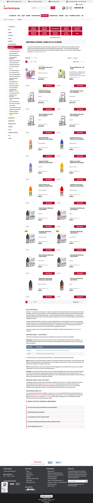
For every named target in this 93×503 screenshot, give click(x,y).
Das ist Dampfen (48, 396)
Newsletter (28, 476)
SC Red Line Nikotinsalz (14, 98)
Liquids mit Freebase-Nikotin (50, 384)
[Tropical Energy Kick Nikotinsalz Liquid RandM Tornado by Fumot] (30, 191)
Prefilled (10, 35)
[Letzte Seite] (31, 62)
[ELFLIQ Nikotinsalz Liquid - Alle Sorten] (30, 74)
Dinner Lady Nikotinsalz (14, 60)
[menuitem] (43, 7)
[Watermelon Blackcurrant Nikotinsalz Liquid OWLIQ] (30, 285)
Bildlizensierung (51, 486)
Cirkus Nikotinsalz (13, 53)
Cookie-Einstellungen (52, 478)
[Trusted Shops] (63, 8)
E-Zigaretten (11, 26)
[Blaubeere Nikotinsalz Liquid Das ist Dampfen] (30, 97)
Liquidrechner (29, 473)
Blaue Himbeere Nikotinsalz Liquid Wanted (46, 255)
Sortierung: (69, 58)
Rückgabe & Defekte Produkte (32, 478)
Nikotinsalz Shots (70, 385)
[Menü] (7, 483)
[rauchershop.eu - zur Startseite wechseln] (14, 7)
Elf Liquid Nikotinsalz (14, 70)
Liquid (9, 38)
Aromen (10, 41)
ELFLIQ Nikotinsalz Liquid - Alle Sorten (46, 68)
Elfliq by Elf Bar (55, 393)
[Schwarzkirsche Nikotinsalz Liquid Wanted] (62, 214)
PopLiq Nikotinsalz (13, 87)
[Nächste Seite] (29, 62)
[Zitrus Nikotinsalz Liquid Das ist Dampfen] (62, 97)
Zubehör (10, 126)
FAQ (9, 135)
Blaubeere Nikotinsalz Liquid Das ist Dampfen (45, 91)
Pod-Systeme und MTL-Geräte (39, 52)
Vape (9, 29)
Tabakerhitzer (12, 124)
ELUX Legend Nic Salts (14, 72)
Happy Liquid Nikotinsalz (15, 74)
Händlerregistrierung (30, 482)
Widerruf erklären (46, 496)
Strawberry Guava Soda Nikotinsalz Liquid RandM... (77, 185)
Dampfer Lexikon (29, 475)
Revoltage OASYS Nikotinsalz (13, 95)
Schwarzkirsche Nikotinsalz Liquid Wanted (77, 208)
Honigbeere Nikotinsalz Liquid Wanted (45, 232)
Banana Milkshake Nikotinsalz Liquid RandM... (46, 138)
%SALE (9, 129)
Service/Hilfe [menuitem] (80, 4)
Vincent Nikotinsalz (14, 111)
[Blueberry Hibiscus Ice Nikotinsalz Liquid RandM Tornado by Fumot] (62, 144)
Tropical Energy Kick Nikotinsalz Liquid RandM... (46, 185)
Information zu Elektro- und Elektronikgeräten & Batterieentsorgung (57, 483)
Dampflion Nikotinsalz (14, 55)
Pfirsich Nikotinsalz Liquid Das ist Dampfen (46, 115)
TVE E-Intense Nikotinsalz (15, 107)
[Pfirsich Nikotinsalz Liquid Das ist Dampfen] (30, 121)
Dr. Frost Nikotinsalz (14, 66)
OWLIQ (31, 396)
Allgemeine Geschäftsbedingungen (55, 473)
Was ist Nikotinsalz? (76, 329)
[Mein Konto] (70, 8)
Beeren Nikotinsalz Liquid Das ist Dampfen (77, 115)
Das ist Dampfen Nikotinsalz (13, 58)
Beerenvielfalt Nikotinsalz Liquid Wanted (77, 255)
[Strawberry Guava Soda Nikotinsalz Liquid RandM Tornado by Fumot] (62, 191)
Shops (9, 138)
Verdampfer (11, 118)
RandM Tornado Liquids (38, 395)
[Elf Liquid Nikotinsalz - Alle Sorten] (62, 74)
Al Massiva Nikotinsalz (14, 49)
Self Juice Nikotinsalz (14, 101)
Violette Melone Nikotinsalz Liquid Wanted (46, 208)
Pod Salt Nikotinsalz (14, 85)
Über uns (28, 471)
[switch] (4, 491)
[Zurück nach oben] (38, 461)
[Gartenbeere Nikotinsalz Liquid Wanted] (62, 238)
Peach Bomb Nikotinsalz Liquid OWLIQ (76, 279)
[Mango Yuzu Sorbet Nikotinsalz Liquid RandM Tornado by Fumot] (62, 167)
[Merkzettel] (67, 8)
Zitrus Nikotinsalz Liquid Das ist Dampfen (76, 91)
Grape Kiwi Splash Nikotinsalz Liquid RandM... (46, 162)
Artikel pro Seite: (76, 61)
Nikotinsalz (11, 47)
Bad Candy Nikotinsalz (14, 51)
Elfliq (10, 68)
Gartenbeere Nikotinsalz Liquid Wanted (76, 232)
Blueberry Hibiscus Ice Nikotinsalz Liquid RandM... (77, 138)
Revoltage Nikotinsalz (14, 93)
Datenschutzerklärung (52, 476)
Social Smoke (12, 105)
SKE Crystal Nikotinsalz (14, 103)
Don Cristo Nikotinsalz (14, 64)
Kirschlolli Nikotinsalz (14, 76)
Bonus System (29, 480)
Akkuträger (11, 121)
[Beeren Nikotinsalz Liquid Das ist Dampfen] (62, 121)
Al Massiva (36, 396)
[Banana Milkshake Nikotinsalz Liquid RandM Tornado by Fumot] (30, 144)
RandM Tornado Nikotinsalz (12, 90)
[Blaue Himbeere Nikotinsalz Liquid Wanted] (30, 261)
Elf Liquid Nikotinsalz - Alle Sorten (77, 68)
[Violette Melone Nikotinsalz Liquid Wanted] (30, 214)
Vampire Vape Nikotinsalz (15, 109)
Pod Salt (64, 395)
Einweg (10, 32)
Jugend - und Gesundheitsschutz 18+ (55, 480)
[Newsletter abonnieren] (86, 481)
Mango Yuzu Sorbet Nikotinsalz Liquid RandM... (77, 162)
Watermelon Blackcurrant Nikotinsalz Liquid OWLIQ (45, 279)
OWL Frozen (12, 83)
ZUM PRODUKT (49, 86)
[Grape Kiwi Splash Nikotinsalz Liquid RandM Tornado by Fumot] (30, 167)
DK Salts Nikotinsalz (14, 62)
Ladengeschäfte (51, 471)
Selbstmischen (12, 44)
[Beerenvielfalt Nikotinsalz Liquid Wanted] (62, 261)
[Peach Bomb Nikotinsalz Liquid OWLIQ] (62, 285)
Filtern (28, 58)
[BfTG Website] (50, 462)
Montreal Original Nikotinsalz (13, 79)
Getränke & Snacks (13, 132)
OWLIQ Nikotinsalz (13, 81)
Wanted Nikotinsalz (13, 113)
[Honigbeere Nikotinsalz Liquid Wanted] (30, 238)
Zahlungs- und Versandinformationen (55, 475)
